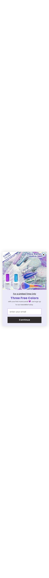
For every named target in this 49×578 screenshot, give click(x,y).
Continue (24, 319)
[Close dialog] (43, 255)
